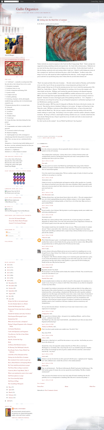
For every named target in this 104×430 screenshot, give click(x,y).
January (11, 397)
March (10, 392)
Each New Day (12, 337)
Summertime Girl (12, 319)
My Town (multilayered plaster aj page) (19, 365)
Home (66, 386)
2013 (8, 273)
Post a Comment (40, 383)
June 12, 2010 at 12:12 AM (47, 161)
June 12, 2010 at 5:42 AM (47, 246)
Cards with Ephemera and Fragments (18, 331)
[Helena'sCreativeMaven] (19, 184)
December (11, 283)
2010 (8, 280)
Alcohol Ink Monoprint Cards (16, 306)
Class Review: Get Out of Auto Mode (18, 334)
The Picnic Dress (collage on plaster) (18, 368)
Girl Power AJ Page (13, 381)
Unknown (44, 237)
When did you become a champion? (18, 321)
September (12, 291)
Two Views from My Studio (15, 378)
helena (44, 146)
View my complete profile (20, 417)
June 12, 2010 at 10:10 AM (47, 276)
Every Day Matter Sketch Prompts (18, 221)
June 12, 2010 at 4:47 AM (47, 214)
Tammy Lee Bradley (47, 326)
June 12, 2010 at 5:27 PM (47, 363)
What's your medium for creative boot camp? (20, 373)
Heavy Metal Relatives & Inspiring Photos (19, 362)
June (10, 299)
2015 (8, 267)
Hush (9, 342)
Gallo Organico (27, 8)
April (10, 390)
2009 (8, 401)
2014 (8, 270)
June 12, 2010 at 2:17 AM (47, 192)
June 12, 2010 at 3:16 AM (47, 205)
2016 (8, 265)
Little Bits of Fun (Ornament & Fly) (18, 354)
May (10, 387)
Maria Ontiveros (19, 408)
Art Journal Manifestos (14, 329)
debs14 (44, 248)
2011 (8, 278)
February (11, 395)
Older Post (92, 386)
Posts (8, 232)
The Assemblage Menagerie (15, 384)
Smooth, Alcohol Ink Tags (15, 339)
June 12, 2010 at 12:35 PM (47, 324)
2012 (8, 275)
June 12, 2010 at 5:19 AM (47, 235)
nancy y (44, 338)
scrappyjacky (45, 313)
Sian (43, 163)
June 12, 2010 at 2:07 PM (47, 335)
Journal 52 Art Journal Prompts (17, 223)
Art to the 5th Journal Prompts (17, 218)
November (12, 285)
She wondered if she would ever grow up (19, 360)
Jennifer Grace (46, 278)
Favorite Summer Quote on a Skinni (18, 304)
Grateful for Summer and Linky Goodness (19, 314)
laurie (43, 356)
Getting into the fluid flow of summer (53, 20)
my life (52, 138)
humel (43, 365)
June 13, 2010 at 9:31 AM (47, 380)
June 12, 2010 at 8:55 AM (47, 265)
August (11, 293)
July (10, 296)
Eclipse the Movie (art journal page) (18, 301)
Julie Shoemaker (46, 195)
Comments (10, 236)
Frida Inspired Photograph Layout (17, 316)
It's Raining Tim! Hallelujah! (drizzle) (18, 347)
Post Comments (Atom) (51, 390)
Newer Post (40, 386)
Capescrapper (45, 267)
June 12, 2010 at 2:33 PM (47, 354)
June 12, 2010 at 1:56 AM (47, 177)
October (11, 288)
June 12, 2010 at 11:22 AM (47, 311)
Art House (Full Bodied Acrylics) (17, 345)
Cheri (43, 208)
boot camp (46, 138)
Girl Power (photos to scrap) (15, 376)
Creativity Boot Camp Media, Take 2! (18, 370)
